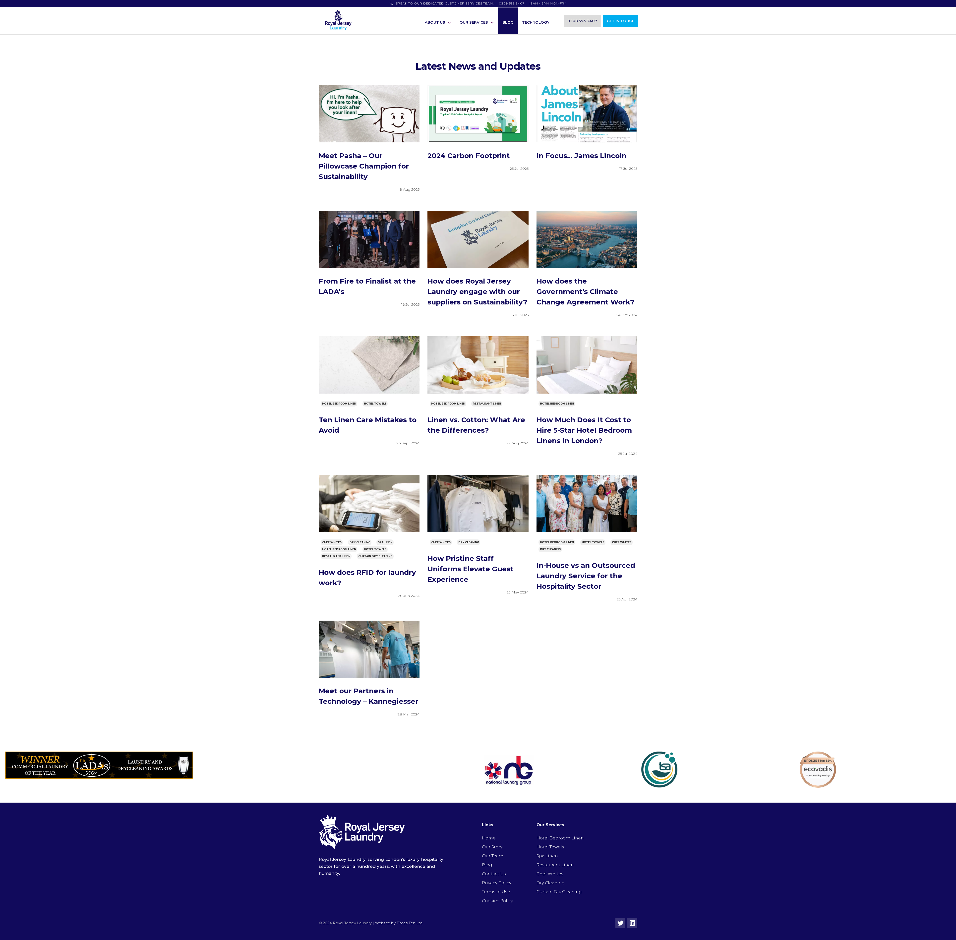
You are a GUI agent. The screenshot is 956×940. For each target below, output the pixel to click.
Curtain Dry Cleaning (375, 556)
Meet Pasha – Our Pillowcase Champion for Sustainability (364, 166)
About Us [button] (435, 22)
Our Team (492, 855)
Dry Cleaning (360, 542)
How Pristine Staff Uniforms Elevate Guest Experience (470, 569)
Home (489, 837)
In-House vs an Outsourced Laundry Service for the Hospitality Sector (586, 575)
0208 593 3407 (582, 20)
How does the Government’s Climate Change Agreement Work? (585, 291)
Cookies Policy (497, 900)
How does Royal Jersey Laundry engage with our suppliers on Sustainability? (477, 291)
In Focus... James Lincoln (581, 155)
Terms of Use (496, 891)
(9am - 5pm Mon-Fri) (481, 3)
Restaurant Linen (487, 403)
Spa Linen (385, 542)
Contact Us (494, 873)
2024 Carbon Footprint (468, 155)
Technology (535, 22)
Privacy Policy (496, 882)
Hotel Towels (375, 403)
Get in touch (621, 20)
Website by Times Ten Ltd (398, 923)
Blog (508, 22)
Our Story (492, 846)
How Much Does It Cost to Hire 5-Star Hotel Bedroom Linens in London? (584, 430)
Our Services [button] (474, 22)
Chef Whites (332, 542)
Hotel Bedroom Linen (339, 403)
